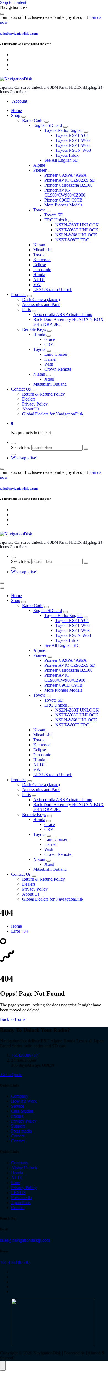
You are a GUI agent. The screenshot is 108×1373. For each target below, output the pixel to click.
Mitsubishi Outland (50, 384)
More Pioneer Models (63, 205)
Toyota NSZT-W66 (72, 140)
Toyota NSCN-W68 (73, 150)
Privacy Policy (35, 404)
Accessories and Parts (41, 304)
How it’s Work (24, 1101)
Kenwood (42, 259)
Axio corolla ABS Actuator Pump (62, 314)
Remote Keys (34, 329)
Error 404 (19, 931)
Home (16, 110)
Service (17, 1106)
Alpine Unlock (24, 1167)
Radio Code (32, 120)
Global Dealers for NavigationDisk (52, 414)
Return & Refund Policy (43, 394)
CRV (48, 344)
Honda (39, 274)
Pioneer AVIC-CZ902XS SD (70, 180)
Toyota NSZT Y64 (72, 135)
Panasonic (42, 269)
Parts (26, 309)
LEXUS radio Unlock (52, 289)
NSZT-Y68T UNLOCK (77, 229)
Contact (18, 1141)
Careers (17, 1136)
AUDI (39, 279)
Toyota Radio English (63, 130)
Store (15, 1182)
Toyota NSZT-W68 (72, 145)
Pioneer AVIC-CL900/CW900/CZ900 (64, 192)
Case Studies (22, 1111)
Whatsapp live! (24, 458)
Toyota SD (53, 215)
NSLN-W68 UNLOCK (76, 234)
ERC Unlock (55, 220)
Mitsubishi (42, 249)
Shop (15, 115)
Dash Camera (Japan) (41, 299)
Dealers (28, 399)
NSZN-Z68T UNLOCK (77, 225)
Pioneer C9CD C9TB (63, 200)
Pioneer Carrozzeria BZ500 (68, 185)
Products (18, 294)
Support (18, 1126)
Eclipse (39, 264)
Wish (48, 364)
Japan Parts (21, 1202)
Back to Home (12, 1019)
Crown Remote (57, 369)
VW (37, 284)
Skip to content (13, 2)
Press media (21, 1131)
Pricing (17, 1116)
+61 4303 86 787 (15, 1262)
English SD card (47, 125)
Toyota (39, 210)
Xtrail (49, 379)
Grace (49, 339)
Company (19, 1096)
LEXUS (18, 1192)
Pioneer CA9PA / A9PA (65, 175)
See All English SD (61, 160)
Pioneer (40, 170)
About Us (30, 409)
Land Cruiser (55, 354)
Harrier (50, 359)
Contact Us (21, 389)
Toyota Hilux (67, 155)
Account (19, 101)
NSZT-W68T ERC (72, 239)
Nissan (39, 244)
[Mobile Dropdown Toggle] (23, 117)
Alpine (39, 165)
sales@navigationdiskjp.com (19, 33)
